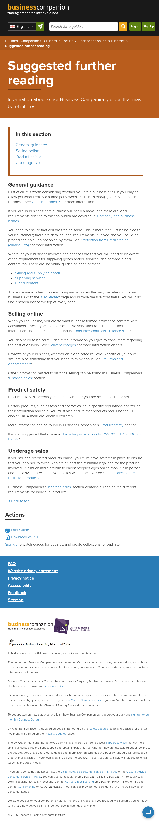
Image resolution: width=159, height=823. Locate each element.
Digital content (26, 283)
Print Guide (20, 530)
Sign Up (148, 26)
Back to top (20, 501)
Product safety (28, 156)
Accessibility (19, 585)
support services (116, 743)
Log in (135, 26)
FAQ (12, 563)
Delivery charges (62, 345)
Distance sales (20, 378)
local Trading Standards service (83, 700)
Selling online (27, 150)
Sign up (11, 544)
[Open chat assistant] (148, 812)
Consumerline (26, 786)
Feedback (17, 592)
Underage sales (29, 162)
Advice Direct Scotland (79, 781)
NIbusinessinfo (53, 686)
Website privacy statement (33, 571)
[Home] (36, 7)
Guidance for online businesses (100, 41)
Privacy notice (21, 578)
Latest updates (98, 728)
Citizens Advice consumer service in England (89, 772)
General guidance (31, 144)
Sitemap (15, 600)
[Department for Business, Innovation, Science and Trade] (39, 642)
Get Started (50, 297)
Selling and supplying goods (37, 273)
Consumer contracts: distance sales (101, 331)
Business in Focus (56, 41)
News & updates (55, 733)
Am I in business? (46, 202)
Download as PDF (25, 537)
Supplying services (30, 278)
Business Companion (22, 41)
